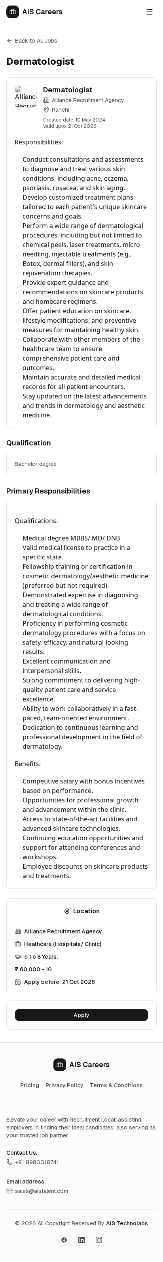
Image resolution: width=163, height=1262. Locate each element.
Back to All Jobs (36, 40)
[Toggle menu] (149, 12)
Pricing (29, 1085)
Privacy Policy (64, 1085)
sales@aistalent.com (41, 1191)
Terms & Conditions (116, 1085)
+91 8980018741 (37, 1162)
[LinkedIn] (81, 1240)
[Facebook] (64, 1240)
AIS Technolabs (127, 1223)
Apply (81, 1015)
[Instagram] (99, 1240)
